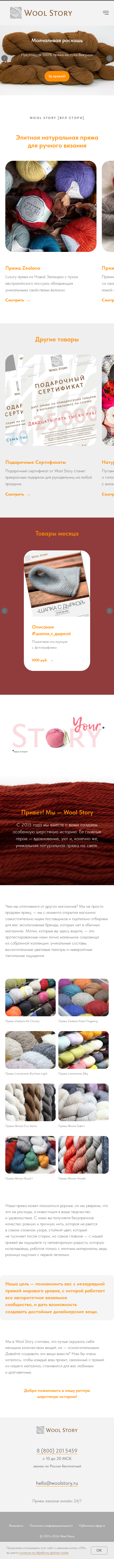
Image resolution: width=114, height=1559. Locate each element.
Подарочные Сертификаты (35, 464)
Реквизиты (16, 1528)
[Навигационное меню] (106, 13)
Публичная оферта (92, 1528)
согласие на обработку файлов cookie (43, 1552)
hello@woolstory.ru (57, 1485)
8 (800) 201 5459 (57, 1453)
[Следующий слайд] (109, 59)
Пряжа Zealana (22, 270)
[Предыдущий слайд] (4, 59)
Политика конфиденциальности (51, 1528)
